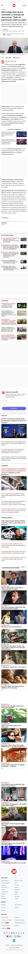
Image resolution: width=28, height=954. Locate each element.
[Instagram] (7, 933)
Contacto (17, 917)
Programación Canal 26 (20, 922)
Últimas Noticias (4, 880)
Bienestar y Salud (18, 880)
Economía (4, 466)
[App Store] (9, 936)
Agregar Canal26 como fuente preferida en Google (15, 34)
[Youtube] (11, 933)
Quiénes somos (4, 917)
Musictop (3, 910)
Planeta (16, 891)
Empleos (16, 925)
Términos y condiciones (6, 920)
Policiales (3, 894)
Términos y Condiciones (16, 945)
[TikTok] (16, 933)
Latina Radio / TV (18, 904)
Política (3, 9)
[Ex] (9, 933)
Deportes (3, 885)
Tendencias (3, 898)
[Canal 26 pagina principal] (14, 6)
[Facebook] (4, 933)
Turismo (16, 898)
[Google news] (23, 933)
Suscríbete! (14, 408)
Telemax (16, 907)
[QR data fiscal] (14, 941)
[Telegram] (21, 933)
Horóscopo (17, 889)
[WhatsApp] (18, 933)
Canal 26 (6, 29)
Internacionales (7, 518)
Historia (3, 889)
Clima (16, 883)
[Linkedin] (14, 933)
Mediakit (4, 922)
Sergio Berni (5, 217)
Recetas (3, 896)
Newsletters (5, 928)
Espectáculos (4, 887)
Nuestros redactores (5, 925)
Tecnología (17, 896)
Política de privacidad (19, 920)
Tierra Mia (3, 907)
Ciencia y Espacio (5, 883)
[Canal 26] (14, 871)
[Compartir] (2, 57)
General (16, 887)
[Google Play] (18, 936)
